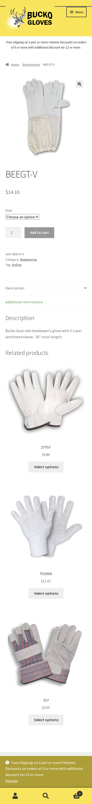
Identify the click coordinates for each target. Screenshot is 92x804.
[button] (79, 84)
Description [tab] (14, 288)
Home (15, 64)
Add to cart (39, 232)
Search (46, 796)
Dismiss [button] (11, 780)
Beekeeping (31, 64)
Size (8, 210)
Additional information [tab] (24, 302)
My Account (15, 796)
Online (16, 265)
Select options (46, 466)
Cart (70, 791)
